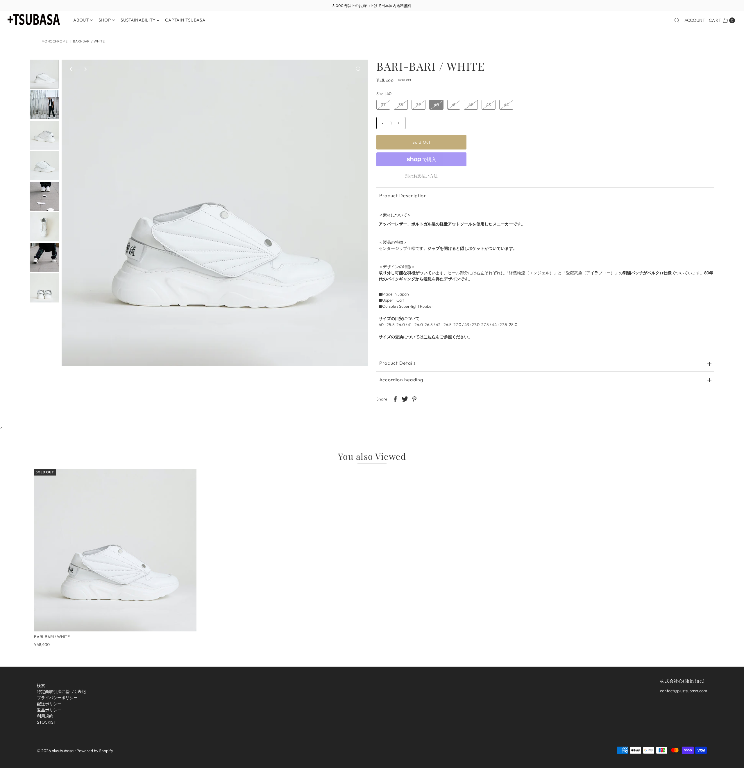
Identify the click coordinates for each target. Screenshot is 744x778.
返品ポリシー (49, 710)
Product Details (397, 363)
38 (400, 104)
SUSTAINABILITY (138, 20)
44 (506, 104)
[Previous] (71, 69)
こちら (429, 336)
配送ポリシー (49, 703)
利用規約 (45, 716)
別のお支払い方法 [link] (421, 176)
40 (436, 104)
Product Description (403, 195)
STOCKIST (46, 722)
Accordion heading (401, 379)
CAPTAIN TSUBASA (185, 20)
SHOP (105, 20)
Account (694, 20)
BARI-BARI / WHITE (52, 636)
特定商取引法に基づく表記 (61, 691)
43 (488, 104)
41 (453, 104)
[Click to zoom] (358, 69)
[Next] (85, 69)
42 (470, 104)
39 (418, 104)
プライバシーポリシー (57, 697)
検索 (41, 685)
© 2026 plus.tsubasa (55, 750)
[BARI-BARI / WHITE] (115, 550)
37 (383, 104)
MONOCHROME (54, 41)
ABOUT (81, 20)
